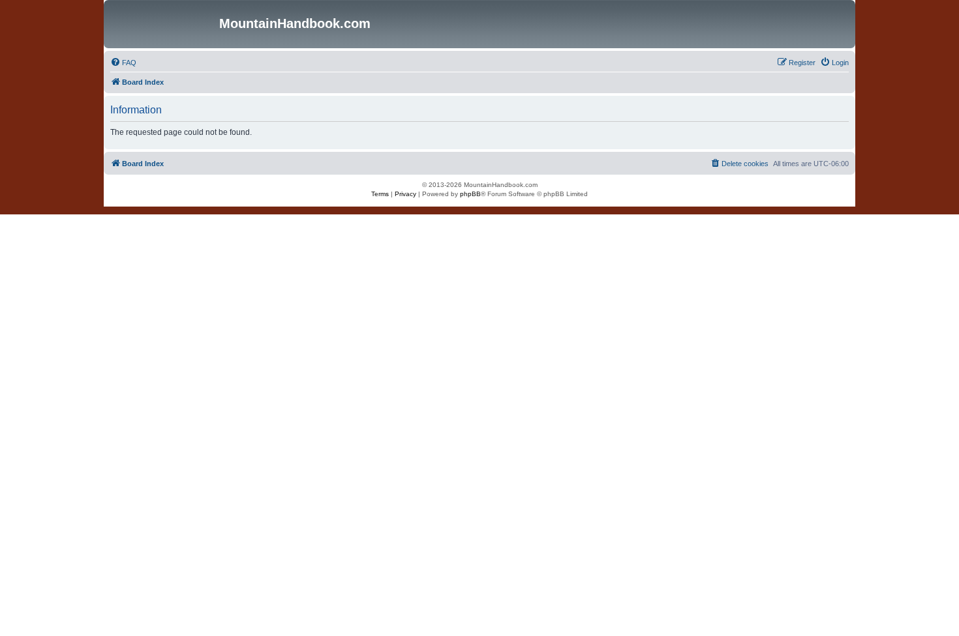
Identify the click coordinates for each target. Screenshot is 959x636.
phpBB (470, 193)
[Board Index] (163, 24)
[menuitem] (123, 62)
